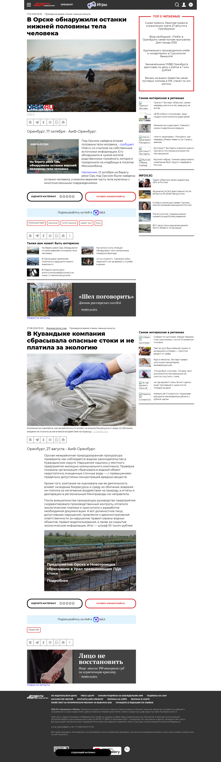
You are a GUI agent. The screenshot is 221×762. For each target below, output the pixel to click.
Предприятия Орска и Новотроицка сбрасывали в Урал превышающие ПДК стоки (84, 568)
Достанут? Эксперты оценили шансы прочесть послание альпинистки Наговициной (174, 151)
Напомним (89, 172)
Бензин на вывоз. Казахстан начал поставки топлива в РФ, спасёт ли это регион (166, 81)
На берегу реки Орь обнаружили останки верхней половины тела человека (60, 250)
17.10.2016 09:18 (34, 14)
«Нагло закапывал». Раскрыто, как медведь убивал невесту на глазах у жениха (173, 139)
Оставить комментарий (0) (110, 196)
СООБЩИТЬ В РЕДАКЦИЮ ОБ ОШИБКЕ (134, 703)
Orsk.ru (31, 114)
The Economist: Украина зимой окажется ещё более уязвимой (169, 215)
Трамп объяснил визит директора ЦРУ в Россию (171, 181)
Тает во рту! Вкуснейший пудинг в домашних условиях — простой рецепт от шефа (172, 351)
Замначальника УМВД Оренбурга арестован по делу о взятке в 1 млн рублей (166, 67)
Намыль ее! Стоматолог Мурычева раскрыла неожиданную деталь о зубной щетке (172, 396)
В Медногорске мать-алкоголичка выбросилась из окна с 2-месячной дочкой (58, 273)
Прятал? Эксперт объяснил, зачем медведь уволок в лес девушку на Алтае (172, 105)
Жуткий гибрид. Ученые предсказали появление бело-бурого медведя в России (174, 162)
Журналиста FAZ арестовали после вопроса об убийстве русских (172, 192)
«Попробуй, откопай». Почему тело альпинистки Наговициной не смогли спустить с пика (173, 374)
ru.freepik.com (100, 431)
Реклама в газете (140, 699)
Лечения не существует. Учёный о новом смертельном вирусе (172, 126)
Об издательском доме (64, 696)
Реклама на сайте (117, 699)
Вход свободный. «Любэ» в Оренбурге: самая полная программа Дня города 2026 (166, 39)
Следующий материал (83, 752)
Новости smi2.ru (38, 318)
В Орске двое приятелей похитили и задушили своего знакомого (57, 262)
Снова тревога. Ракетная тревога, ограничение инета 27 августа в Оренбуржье (166, 26)
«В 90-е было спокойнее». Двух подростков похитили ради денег (172, 115)
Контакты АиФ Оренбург (90, 699)
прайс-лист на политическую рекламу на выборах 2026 (81, 703)
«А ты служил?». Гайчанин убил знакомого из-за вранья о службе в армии (114, 262)
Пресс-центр (87, 696)
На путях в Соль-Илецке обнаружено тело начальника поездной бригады (112, 250)
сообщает (127, 144)
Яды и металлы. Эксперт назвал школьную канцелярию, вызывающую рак (171, 362)
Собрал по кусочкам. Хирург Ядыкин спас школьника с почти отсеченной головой (174, 340)
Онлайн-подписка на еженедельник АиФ (120, 696)
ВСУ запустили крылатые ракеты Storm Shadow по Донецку (170, 226)
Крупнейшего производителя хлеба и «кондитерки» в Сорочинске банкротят (166, 53)
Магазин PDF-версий (62, 699)
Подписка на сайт (157, 696)
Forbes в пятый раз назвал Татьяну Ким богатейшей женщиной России (172, 204)
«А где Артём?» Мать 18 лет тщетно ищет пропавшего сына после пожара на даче (172, 385)
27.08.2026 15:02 (35, 328)
